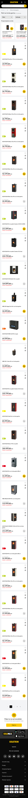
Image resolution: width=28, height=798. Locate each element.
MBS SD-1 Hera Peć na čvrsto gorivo (10, 361)
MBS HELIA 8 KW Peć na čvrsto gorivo (11, 498)
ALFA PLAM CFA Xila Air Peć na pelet (11, 278)
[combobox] (14, 6)
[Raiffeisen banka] (21, 789)
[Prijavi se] (21, 2)
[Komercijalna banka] (16, 789)
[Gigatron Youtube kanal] (14, 756)
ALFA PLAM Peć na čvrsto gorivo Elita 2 (11, 471)
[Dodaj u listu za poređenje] (25, 46)
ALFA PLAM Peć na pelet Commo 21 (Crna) (12, 251)
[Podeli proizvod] (25, 48)
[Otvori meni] (2, 2)
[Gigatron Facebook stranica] (5, 756)
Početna (3, 10)
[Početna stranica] (14, 2)
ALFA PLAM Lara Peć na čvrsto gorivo (11, 691)
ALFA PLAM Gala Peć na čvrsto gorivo (11, 416)
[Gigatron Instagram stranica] (18, 756)
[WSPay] (6, 792)
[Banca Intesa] (6, 789)
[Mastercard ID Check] (21, 792)
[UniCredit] (21, 786)
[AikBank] (11, 789)
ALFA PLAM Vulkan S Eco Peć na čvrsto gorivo (13, 86)
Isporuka (14, 746)
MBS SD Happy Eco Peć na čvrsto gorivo (11, 306)
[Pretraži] (25, 6)
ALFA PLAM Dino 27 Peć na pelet (10, 443)
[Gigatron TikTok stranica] (23, 756)
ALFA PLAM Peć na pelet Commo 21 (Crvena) (12, 388)
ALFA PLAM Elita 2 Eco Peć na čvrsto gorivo (12, 196)
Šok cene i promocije (14, 750)
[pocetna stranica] (14, 741)
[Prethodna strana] (7, 706)
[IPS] (11, 792)
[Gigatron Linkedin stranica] (9, 756)
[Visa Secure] (16, 792)
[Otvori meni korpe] (25, 2)
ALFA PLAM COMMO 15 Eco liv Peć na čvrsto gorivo (13, 527)
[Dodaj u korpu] (11, 28)
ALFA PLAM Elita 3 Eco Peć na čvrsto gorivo (12, 169)
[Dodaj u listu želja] (25, 43)
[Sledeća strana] (20, 706)
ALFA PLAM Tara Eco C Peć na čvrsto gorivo (12, 59)
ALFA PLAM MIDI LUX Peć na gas (10, 333)
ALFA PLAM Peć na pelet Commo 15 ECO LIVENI (13, 224)
